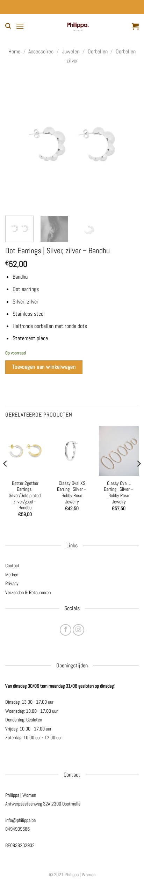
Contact (12, 565)
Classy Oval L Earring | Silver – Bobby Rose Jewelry (119, 492)
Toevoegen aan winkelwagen (44, 367)
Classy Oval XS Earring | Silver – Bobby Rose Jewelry (72, 492)
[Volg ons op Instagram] (78, 630)
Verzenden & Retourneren (28, 592)
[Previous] (16, 142)
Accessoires (40, 51)
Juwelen (70, 51)
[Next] (127, 142)
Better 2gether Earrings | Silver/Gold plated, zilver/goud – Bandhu (25, 495)
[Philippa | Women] (78, 26)
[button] (8, 26)
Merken (11, 574)
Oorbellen (98, 51)
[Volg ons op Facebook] (65, 630)
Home (14, 51)
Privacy (12, 583)
